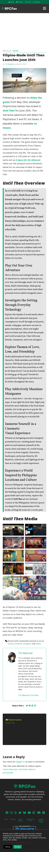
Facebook (18, 643)
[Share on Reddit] (32, 705)
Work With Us (20, 820)
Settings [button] (7, 847)
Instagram (27, 643)
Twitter (38, 643)
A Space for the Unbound (28, 160)
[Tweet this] (27, 705)
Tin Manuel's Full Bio (28, 695)
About (12, 2)
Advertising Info (30, 820)
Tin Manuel (9, 64)
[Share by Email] (35, 705)
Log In (29, 2)
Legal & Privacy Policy (41, 820)
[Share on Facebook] (30, 705)
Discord (11, 643)
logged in (20, 761)
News (15, 50)
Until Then (9, 110)
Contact (20, 2)
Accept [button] (17, 847)
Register (37, 2)
